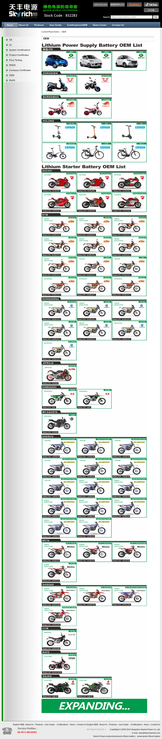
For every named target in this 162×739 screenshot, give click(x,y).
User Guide (56, 25)
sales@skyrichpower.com (149, 733)
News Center (99, 25)
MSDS (12, 65)
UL (10, 45)
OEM (11, 75)
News (72, 724)
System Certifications (19, 50)
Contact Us (118, 25)
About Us (24, 25)
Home (10, 25)
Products (39, 25)
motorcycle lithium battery (124, 736)
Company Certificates (20, 70)
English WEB (18, 724)
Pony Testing (15, 60)
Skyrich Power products (103, 736)
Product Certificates (19, 55)
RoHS (12, 80)
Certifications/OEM (77, 25)
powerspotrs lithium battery (148, 736)
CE (10, 39)
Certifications (62, 724)
